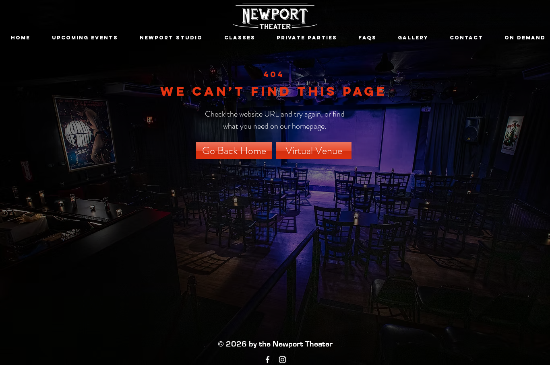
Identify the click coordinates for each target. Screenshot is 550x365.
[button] (85, 38)
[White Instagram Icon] (282, 359)
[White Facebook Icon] (267, 359)
